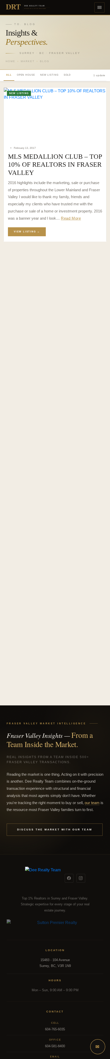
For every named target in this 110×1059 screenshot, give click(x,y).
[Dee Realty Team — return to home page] (43, 878)
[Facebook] (69, 878)
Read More (71, 218)
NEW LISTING (49, 75)
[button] (99, 7)
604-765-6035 (55, 1029)
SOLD (67, 75)
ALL (9, 75)
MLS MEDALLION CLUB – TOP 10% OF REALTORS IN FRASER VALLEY (55, 164)
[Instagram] (80, 878)
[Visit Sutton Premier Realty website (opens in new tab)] (55, 925)
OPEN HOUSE (26, 75)
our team (92, 803)
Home (10, 61)
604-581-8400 (55, 1046)
